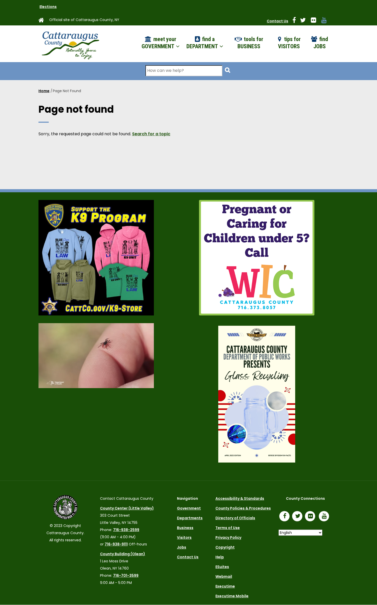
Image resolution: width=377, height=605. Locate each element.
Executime (225, 586)
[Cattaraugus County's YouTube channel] (326, 21)
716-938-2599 (126, 529)
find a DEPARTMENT (202, 43)
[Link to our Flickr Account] (315, 21)
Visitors (184, 537)
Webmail (223, 576)
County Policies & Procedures (243, 508)
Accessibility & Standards (239, 498)
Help (219, 557)
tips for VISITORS (289, 43)
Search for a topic (151, 134)
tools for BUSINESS (250, 43)
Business (185, 527)
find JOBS (320, 43)
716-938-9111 (116, 544)
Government (189, 508)
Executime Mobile (232, 596)
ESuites (222, 566)
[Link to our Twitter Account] (305, 21)
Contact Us (277, 21)
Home (43, 90)
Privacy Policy (228, 537)
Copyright (225, 547)
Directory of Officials (235, 518)
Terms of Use (227, 527)
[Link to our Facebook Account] (296, 21)
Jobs (181, 547)
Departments (190, 518)
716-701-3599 (125, 575)
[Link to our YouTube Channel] (325, 516)
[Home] (70, 44)
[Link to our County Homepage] (43, 21)
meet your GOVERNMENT (159, 43)
